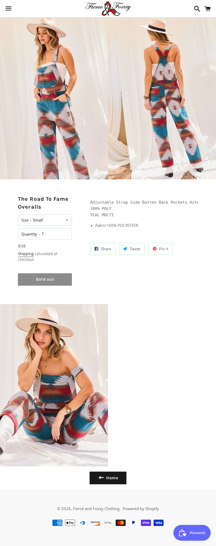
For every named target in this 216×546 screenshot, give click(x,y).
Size (24, 220)
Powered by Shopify (141, 508)
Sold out (45, 279)
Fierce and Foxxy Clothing (97, 508)
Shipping (26, 253)
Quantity (29, 234)
